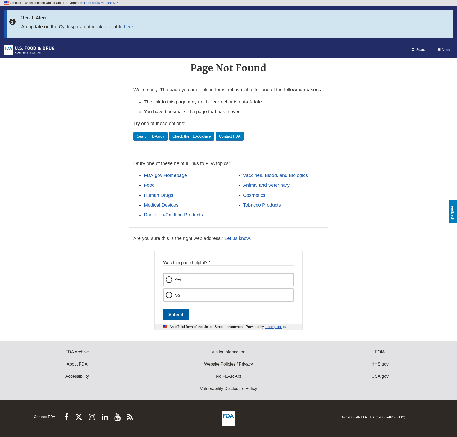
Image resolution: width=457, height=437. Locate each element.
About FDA (77, 364)
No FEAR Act (228, 376)
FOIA (380, 352)
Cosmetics (254, 195)
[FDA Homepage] (29, 50)
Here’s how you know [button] (100, 3)
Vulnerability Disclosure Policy (228, 388)
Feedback (453, 211)
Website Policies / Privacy (228, 364)
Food (149, 185)
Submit (176, 314)
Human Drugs (158, 195)
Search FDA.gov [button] (150, 136)
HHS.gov (380, 364)
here (128, 26)
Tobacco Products (262, 205)
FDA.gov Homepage (165, 175)
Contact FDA (44, 417)
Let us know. (238, 238)
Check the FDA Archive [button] (191, 136)
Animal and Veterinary (266, 185)
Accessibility (77, 376)
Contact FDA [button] (229, 136)
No (177, 295)
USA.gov (380, 376)
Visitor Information (228, 352)
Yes (177, 279)
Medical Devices (161, 205)
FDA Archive (77, 352)
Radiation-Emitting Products (173, 214)
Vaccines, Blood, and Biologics (275, 175)
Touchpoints (273, 327)
